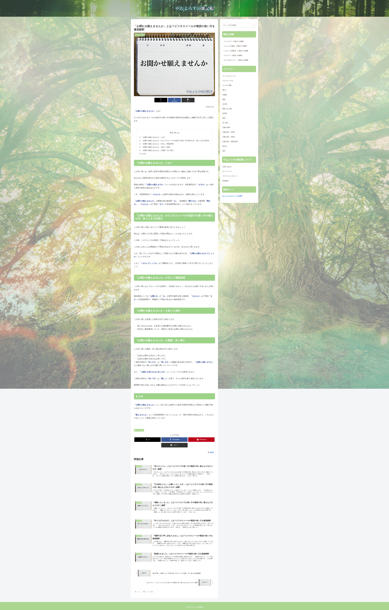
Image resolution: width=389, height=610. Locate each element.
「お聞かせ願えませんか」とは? (153, 137)
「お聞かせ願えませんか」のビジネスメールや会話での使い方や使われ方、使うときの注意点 (175, 140)
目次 (171, 133)
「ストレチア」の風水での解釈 (233, 41)
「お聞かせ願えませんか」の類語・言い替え (157, 150)
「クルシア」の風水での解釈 (232, 55)
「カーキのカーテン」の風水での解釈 (235, 60)
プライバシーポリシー (230, 176)
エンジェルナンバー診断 (232, 196)
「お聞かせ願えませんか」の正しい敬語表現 (157, 144)
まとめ (143, 153)
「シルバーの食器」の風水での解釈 (234, 46)
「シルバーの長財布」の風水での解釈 (235, 51)
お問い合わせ (227, 167)
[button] (188, 100)
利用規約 (225, 181)
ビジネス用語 (139, 430)
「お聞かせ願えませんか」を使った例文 (155, 147)
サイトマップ (227, 171)
